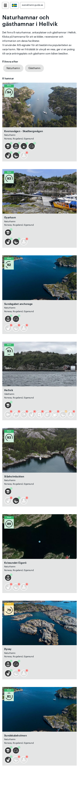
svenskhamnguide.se (32, 5)
